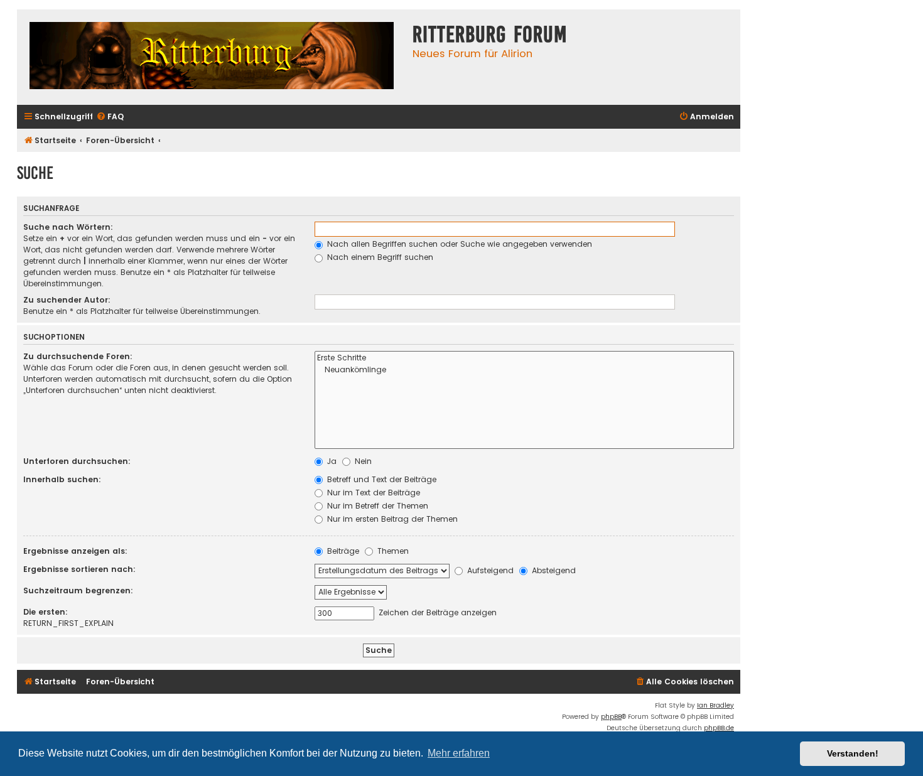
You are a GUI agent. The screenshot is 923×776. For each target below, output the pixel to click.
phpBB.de (719, 728)
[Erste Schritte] (524, 358)
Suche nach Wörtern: (68, 227)
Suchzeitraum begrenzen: (78, 590)
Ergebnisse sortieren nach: (79, 569)
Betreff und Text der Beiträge (380, 479)
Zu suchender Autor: (67, 299)
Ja (331, 461)
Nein (362, 461)
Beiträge (342, 551)
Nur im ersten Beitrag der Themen (391, 519)
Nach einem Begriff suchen (379, 257)
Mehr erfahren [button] (459, 753)
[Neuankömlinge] (524, 370)
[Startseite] (211, 57)
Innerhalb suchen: (62, 479)
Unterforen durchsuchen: (77, 461)
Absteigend (552, 570)
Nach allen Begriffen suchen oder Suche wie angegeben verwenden (458, 244)
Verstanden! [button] (852, 753)
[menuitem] (110, 117)
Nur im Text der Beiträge (372, 492)
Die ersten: (45, 611)
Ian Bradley (715, 705)
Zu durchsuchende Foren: (77, 356)
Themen (392, 551)
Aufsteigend (489, 570)
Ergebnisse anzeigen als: (75, 551)
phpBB (611, 716)
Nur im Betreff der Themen (376, 505)
